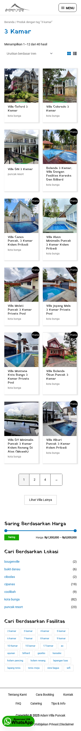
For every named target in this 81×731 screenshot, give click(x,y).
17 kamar (48, 645)
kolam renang (38, 660)
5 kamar (61, 631)
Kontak (68, 694)
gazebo (41, 653)
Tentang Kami (17, 694)
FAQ (18, 703)
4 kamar (44, 631)
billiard (26, 653)
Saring (11, 537)
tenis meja (34, 668)
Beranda (9, 22)
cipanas (9, 584)
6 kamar (11, 638)
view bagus (53, 668)
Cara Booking (45, 694)
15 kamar (30, 645)
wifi (68, 668)
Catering (36, 703)
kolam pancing (15, 660)
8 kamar (44, 638)
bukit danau (12, 569)
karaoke (57, 653)
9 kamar (61, 638)
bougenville (11, 561)
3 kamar (28, 631)
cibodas (9, 577)
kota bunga (12, 599)
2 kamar (11, 631)
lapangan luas (60, 660)
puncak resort (13, 607)
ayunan (11, 653)
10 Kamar (12, 645)
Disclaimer (67, 724)
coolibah (10, 591)
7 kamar (28, 638)
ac (62, 645)
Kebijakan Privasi (46, 724)
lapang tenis (14, 668)
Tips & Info (58, 703)
